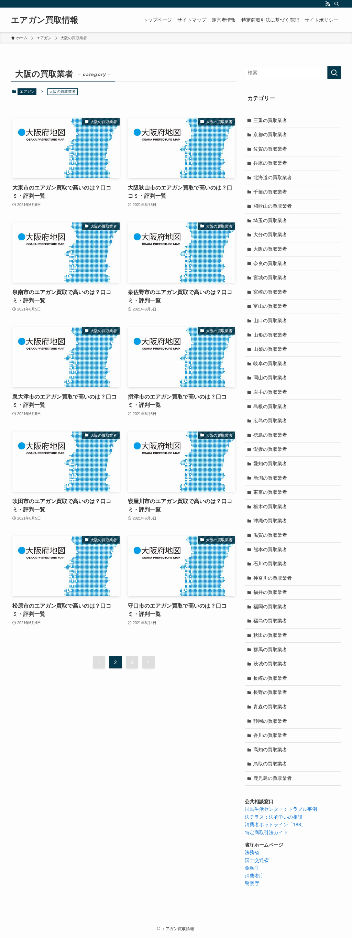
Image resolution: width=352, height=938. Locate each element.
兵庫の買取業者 (270, 163)
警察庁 (252, 883)
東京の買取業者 (270, 492)
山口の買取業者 (270, 320)
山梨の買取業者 (270, 349)
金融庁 (252, 868)
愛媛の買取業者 (270, 449)
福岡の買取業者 (270, 606)
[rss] (327, 4)
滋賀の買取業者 (270, 535)
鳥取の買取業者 (270, 763)
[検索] (336, 4)
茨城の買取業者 (270, 663)
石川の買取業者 (270, 563)
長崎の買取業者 (270, 678)
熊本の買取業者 (270, 549)
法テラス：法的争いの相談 (273, 817)
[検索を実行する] (334, 72)
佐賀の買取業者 (270, 149)
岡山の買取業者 (270, 377)
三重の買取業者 (270, 120)
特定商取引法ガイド (266, 832)
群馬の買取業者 (270, 649)
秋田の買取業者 (270, 635)
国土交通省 (257, 860)
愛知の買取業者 (270, 463)
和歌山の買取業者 (272, 206)
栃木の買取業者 (270, 506)
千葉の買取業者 (270, 192)
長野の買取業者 (270, 692)
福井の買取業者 (270, 592)
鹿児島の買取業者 (272, 778)
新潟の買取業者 (270, 478)
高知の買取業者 (270, 749)
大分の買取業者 (270, 234)
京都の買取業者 (270, 134)
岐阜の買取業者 (270, 363)
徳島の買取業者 (270, 435)
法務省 (252, 852)
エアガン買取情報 (44, 20)
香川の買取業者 (270, 735)
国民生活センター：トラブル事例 (281, 809)
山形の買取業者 (270, 335)
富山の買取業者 (270, 306)
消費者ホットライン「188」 (275, 824)
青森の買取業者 (270, 706)
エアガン (27, 91)
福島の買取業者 (270, 620)
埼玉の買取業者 (270, 220)
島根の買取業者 (270, 406)
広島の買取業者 (270, 420)
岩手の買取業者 (270, 392)
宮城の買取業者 (270, 277)
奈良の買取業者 (270, 263)
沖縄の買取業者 (270, 520)
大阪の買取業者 (270, 249)
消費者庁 (254, 876)
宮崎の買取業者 (270, 292)
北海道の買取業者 (272, 177)
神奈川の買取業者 (272, 578)
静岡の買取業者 (270, 721)
